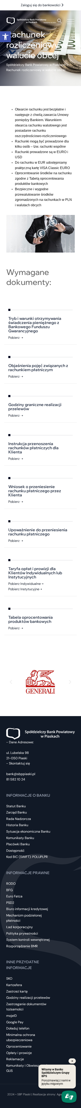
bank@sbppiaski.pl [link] (20, 774)
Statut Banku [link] (16, 806)
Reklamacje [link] (15, 1059)
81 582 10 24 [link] (15, 779)
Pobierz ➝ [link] (15, 337)
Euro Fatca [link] (14, 896)
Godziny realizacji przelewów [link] (28, 997)
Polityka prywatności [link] (22, 933)
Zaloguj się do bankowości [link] (41, 5)
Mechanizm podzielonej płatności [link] (24, 918)
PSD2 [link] (10, 903)
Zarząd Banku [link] (16, 812)
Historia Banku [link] (17, 825)
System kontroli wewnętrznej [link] (28, 939)
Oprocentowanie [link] (19, 1046)
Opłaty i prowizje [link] (19, 1053)
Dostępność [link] (15, 850)
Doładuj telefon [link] (17, 1028)
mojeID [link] (11, 1016)
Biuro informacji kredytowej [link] (27, 909)
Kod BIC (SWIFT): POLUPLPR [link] (27, 857)
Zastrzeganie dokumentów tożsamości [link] (26, 1007)
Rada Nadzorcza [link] (18, 819)
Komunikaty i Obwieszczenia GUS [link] (27, 1068)
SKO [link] (9, 978)
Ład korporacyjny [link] (19, 927)
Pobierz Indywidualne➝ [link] (25, 584)
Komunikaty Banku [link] (20, 838)
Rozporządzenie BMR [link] (22, 946)
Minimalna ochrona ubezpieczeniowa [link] (20, 1037)
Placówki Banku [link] (18, 844)
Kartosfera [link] (14, 985)
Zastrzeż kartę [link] (17, 991)
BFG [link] (9, 890)
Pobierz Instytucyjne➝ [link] (25, 589)
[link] (5, 36)
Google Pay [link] (14, 1022)
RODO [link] (11, 883)
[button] (11, 682)
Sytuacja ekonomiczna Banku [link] (28, 831)
